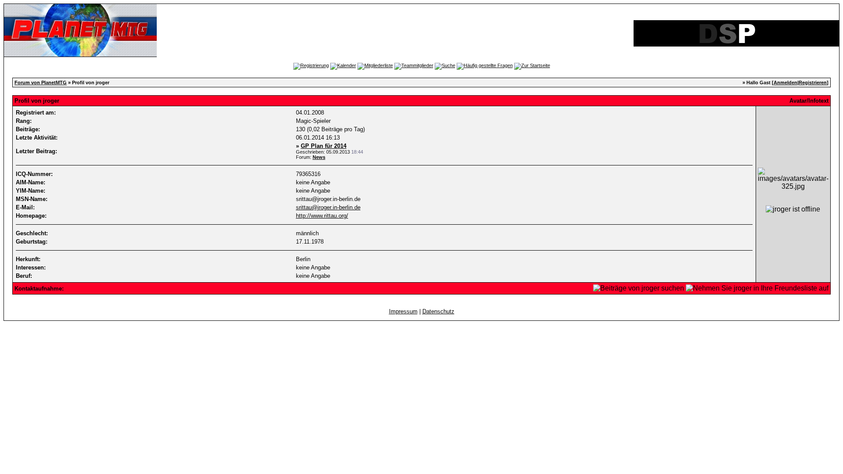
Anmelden (785, 82)
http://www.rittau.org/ (322, 215)
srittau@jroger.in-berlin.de (328, 207)
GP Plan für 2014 (323, 146)
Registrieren (813, 82)
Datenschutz (438, 311)
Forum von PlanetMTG (40, 82)
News (319, 157)
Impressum (403, 311)
